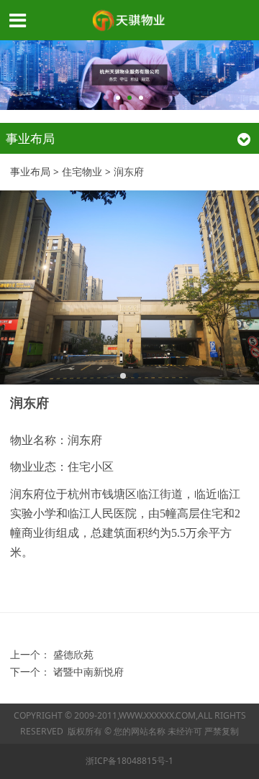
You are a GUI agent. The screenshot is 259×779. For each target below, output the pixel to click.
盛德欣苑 (73, 654)
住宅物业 (82, 171)
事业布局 (30, 171)
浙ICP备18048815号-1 (129, 761)
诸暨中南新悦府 (88, 671)
